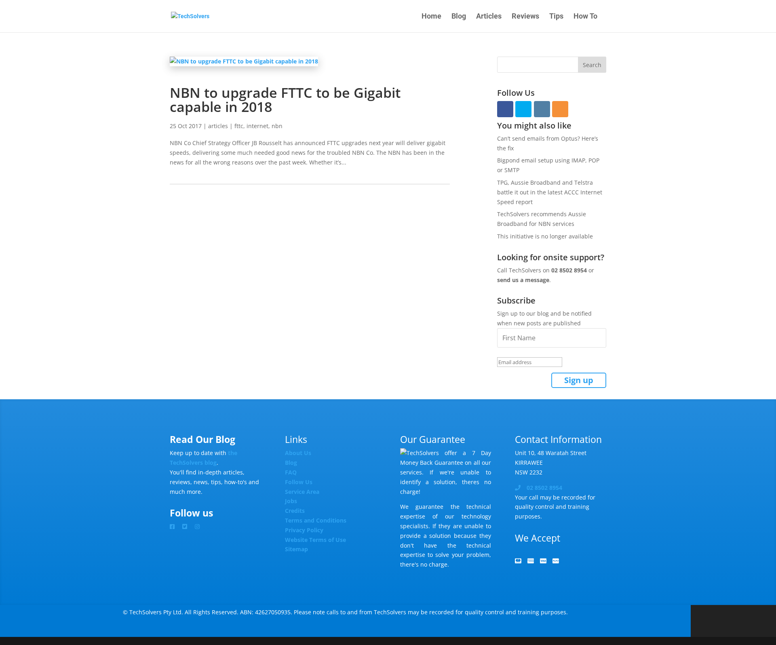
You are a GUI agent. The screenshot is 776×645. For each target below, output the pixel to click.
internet (257, 126)
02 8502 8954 (569, 270)
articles (218, 126)
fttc (238, 126)
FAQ (291, 472)
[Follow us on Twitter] (187, 526)
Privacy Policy (304, 530)
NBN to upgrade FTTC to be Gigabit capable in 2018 (285, 99)
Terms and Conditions (315, 520)
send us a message (523, 280)
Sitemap (296, 549)
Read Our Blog (202, 439)
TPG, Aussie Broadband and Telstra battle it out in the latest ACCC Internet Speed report (549, 192)
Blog (458, 16)
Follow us (191, 512)
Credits (295, 510)
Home (431, 16)
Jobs (291, 501)
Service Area (302, 491)
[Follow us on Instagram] (200, 526)
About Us (298, 453)
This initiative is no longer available (545, 236)
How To (585, 16)
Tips (556, 16)
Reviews (525, 16)
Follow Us (298, 482)
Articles (489, 16)
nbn (277, 126)
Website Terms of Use (315, 540)
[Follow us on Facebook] (175, 526)
